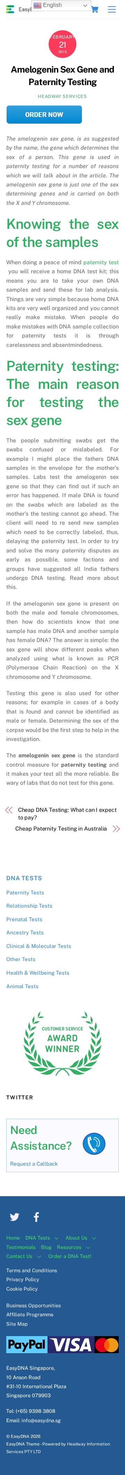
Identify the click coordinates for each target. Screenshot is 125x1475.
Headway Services (62, 96)
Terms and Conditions (31, 1270)
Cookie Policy (22, 1289)
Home (13, 1238)
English (52, 5)
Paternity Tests (25, 892)
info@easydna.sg (41, 1420)
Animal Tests (22, 986)
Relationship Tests (29, 906)
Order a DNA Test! (69, 1256)
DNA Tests (24, 878)
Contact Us (19, 1256)
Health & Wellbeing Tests (37, 973)
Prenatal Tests (24, 919)
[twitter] (15, 1216)
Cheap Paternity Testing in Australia (61, 828)
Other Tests (20, 959)
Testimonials (20, 1247)
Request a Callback (34, 1164)
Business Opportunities (33, 1305)
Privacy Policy (22, 1279)
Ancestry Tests (25, 932)
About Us (76, 1238)
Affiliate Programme (29, 1314)
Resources (69, 1247)
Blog (46, 1247)
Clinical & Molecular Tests (38, 946)
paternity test (100, 262)
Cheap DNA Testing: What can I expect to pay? (67, 814)
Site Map (17, 1324)
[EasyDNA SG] (23, 10)
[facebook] (37, 1216)
